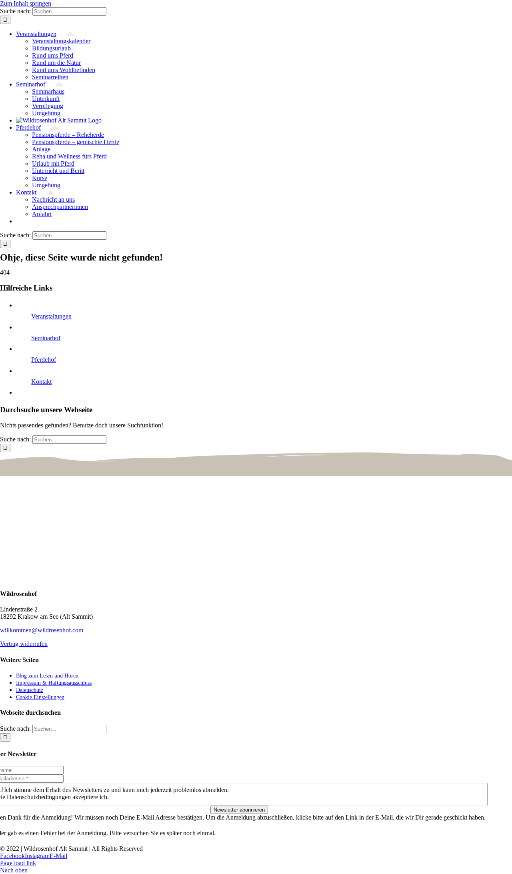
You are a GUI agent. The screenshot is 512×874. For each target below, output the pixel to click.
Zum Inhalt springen (25, 3)
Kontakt (41, 381)
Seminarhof (45, 338)
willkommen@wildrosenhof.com (41, 630)
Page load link (18, 863)
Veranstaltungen (51, 316)
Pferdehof (43, 359)
